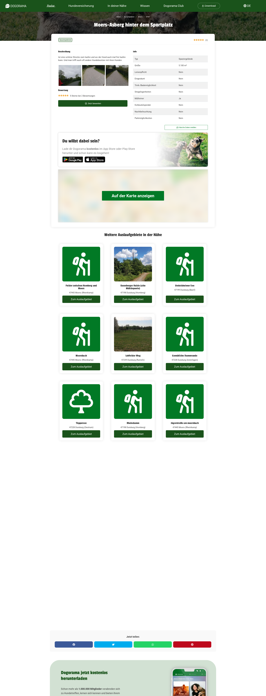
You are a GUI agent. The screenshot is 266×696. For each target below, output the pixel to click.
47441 (147, 17)
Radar (51, 5)
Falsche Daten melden (187, 127)
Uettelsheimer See (184, 285)
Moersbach (81, 355)
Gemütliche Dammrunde (184, 355)
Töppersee (81, 423)
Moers (140, 17)
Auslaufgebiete (129, 17)
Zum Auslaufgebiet (81, 299)
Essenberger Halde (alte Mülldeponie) (133, 287)
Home (119, 17)
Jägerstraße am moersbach (185, 423)
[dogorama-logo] (16, 6)
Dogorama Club (174, 5)
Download (210, 5)
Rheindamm (133, 423)
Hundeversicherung (81, 5)
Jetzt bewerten (94, 103)
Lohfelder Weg (133, 355)
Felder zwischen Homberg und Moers (81, 287)
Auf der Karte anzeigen (133, 195)
